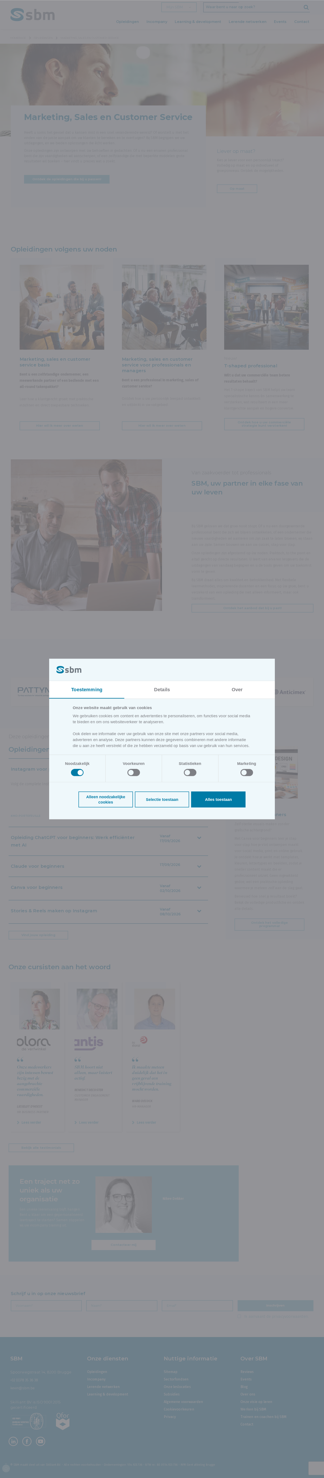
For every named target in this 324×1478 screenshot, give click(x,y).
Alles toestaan (218, 799)
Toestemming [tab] (86, 689)
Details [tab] (162, 689)
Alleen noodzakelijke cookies (105, 799)
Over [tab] (237, 689)
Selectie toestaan (162, 799)
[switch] (133, 772)
